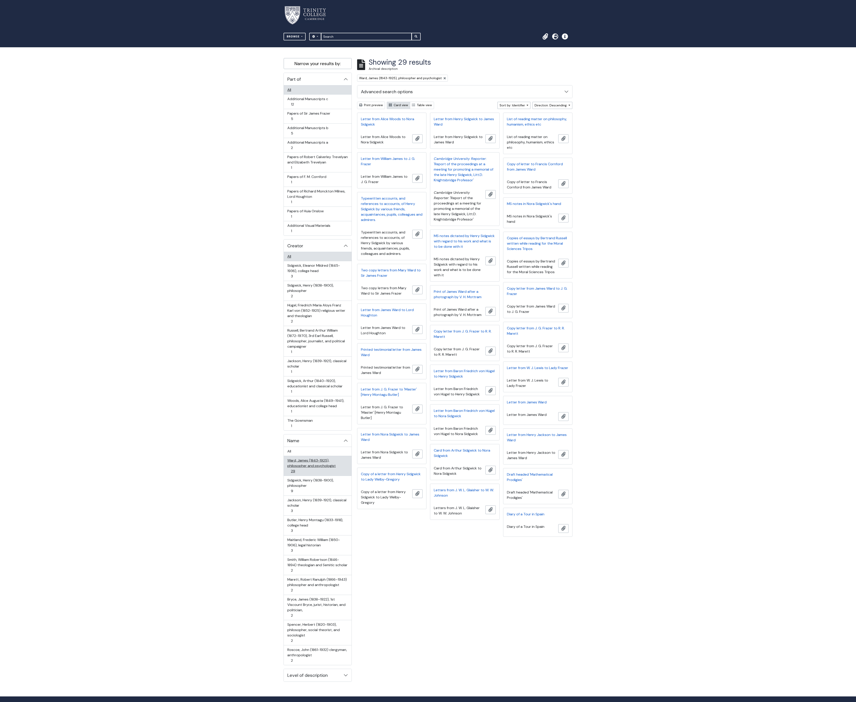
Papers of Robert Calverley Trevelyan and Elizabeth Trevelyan (317, 162)
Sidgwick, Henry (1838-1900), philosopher (310, 290)
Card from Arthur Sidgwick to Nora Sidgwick (462, 453)
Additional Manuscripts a (307, 145)
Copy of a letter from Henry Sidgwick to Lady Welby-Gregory (391, 477)
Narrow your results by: (317, 63)
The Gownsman (300, 423)
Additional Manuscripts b (307, 130)
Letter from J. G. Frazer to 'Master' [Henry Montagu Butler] (389, 392)
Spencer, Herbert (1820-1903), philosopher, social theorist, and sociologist (313, 632)
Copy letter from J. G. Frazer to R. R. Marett (536, 331)
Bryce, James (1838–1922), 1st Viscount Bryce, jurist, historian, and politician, (316, 607)
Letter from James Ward (527, 402)
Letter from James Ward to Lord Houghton (387, 313)
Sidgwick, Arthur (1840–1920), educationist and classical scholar (315, 386)
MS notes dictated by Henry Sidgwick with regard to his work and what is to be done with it (464, 241)
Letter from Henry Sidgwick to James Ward (464, 122)
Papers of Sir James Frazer (308, 116)
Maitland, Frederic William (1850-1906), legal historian (313, 545)
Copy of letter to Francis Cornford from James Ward (535, 167)
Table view (424, 105)
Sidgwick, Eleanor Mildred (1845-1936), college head (313, 271)
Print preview (373, 105)
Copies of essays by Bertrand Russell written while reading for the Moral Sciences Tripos (537, 243)
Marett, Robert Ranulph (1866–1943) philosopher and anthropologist (317, 585)
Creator (295, 246)
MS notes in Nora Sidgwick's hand (534, 203)
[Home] (307, 15)
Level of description (307, 675)
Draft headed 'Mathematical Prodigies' (530, 477)
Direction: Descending (551, 105)
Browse (293, 36)
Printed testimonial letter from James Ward (391, 352)
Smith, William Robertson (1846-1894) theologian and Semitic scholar (317, 565)
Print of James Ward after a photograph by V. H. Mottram (458, 294)
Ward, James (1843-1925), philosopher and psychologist (311, 465)
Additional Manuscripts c (307, 101)
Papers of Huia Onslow (305, 214)
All (289, 89)
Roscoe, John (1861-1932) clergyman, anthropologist (317, 655)
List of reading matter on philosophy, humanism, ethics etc (537, 122)
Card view (400, 105)
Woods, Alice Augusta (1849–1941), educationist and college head (315, 406)
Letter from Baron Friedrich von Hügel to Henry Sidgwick (464, 374)
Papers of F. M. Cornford (306, 179)
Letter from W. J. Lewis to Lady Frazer (537, 367)
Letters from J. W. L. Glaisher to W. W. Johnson (464, 493)
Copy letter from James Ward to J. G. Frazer (537, 291)
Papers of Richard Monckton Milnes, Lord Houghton (316, 196)
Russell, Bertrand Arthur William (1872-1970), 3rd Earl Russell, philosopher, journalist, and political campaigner (316, 341)
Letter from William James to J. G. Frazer (388, 161)
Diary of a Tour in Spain (525, 514)
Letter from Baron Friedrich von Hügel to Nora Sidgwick (464, 413)
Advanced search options (387, 92)
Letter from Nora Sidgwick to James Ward (390, 437)
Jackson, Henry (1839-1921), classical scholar (316, 366)
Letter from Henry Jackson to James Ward (537, 437)
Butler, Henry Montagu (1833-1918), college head (315, 525)
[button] (545, 36)
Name (293, 441)
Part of (294, 79)
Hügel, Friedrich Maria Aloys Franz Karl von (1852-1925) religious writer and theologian (316, 313)
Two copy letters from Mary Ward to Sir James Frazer (391, 273)
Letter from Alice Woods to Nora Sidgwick (387, 122)
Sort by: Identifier (513, 105)
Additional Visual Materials (308, 228)
